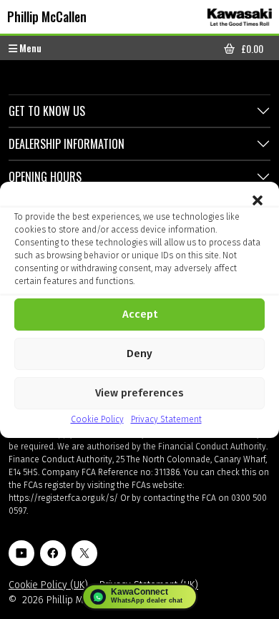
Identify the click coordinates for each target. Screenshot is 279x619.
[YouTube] (21, 553)
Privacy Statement (166, 419)
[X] (84, 553)
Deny (139, 353)
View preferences (139, 392)
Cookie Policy (97, 419)
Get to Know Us (47, 111)
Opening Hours (45, 176)
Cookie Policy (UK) (48, 585)
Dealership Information (66, 143)
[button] (257, 199)
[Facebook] (53, 553)
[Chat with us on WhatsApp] (140, 596)
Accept (139, 314)
